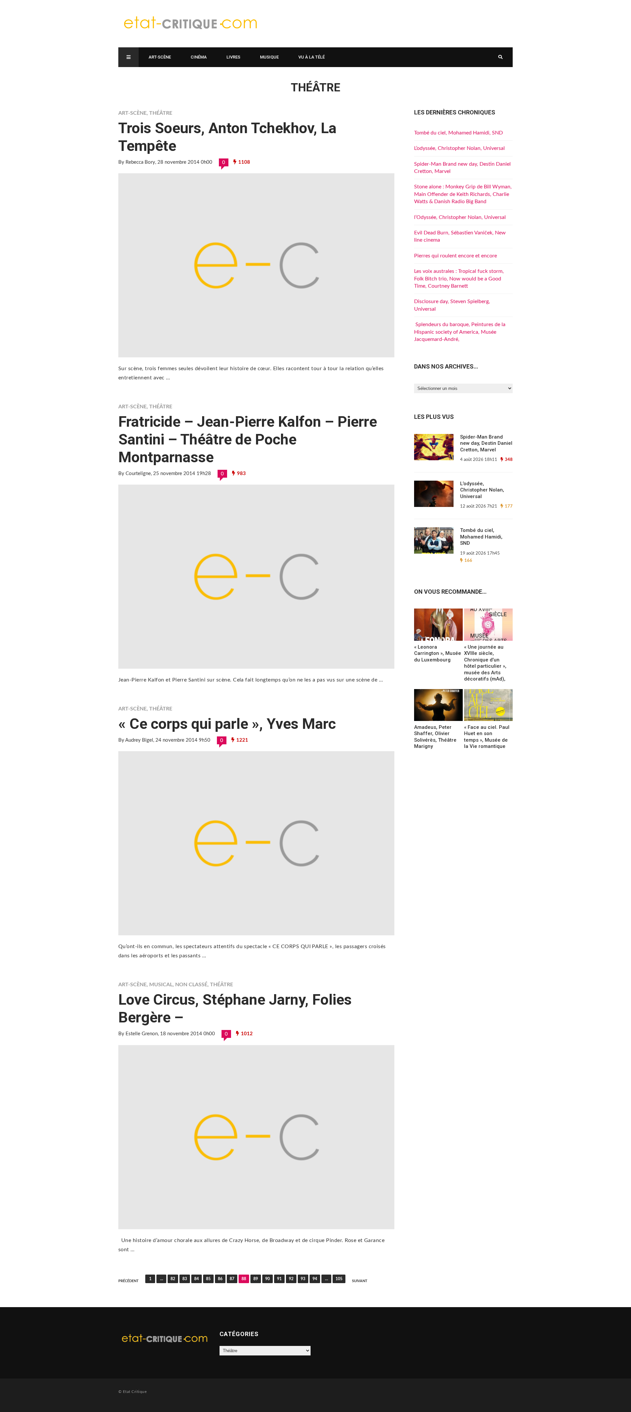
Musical (161, 984)
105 (339, 1279)
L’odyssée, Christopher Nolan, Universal (459, 148)
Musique (269, 57)
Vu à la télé (311, 57)
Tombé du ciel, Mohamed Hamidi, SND (458, 132)
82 (173, 1279)
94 (315, 1279)
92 (291, 1279)
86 (220, 1279)
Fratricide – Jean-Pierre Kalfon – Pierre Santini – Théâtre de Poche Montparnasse (247, 439)
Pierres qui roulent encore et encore (455, 255)
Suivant (359, 1281)
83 (184, 1279)
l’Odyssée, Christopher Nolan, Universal (460, 217)
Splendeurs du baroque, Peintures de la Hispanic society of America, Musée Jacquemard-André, (459, 332)
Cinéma (199, 57)
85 (208, 1279)
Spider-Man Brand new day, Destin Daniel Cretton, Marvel (486, 443)
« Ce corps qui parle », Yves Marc (227, 723)
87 (232, 1279)
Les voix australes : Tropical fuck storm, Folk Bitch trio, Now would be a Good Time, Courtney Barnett (459, 279)
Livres (233, 57)
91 (279, 1279)
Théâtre (160, 113)
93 (303, 1279)
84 (196, 1279)
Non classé (191, 984)
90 (267, 1279)
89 (255, 1279)
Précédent (128, 1281)
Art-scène (160, 57)
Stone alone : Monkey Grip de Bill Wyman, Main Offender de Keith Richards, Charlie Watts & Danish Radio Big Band (463, 194)
